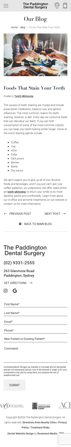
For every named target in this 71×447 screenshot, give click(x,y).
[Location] (57, 6)
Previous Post (20, 213)
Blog (22, 27)
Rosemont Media (47, 433)
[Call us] (65, 6)
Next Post (52, 213)
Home (14, 27)
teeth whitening (16, 191)
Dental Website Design (20, 433)
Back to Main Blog (37, 224)
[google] (15, 290)
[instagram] (5, 290)
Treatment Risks (40, 427)
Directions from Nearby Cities (40, 422)
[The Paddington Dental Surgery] (25, 250)
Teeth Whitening (24, 96)
